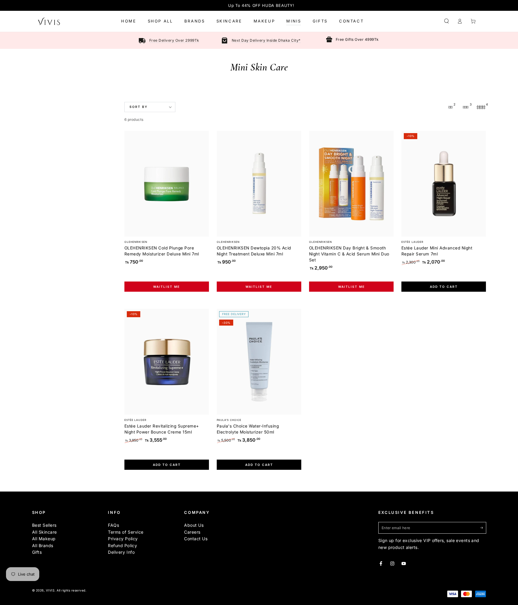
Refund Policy (122, 545)
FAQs (113, 525)
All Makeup (44, 538)
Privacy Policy (123, 538)
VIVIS (50, 590)
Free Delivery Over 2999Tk (174, 40)
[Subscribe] (483, 527)
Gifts (37, 552)
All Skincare (44, 532)
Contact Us (195, 538)
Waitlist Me (166, 286)
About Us (194, 525)
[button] (446, 21)
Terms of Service (125, 532)
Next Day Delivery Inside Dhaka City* (266, 40)
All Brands (42, 545)
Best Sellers (44, 525)
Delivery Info (121, 552)
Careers (192, 532)
